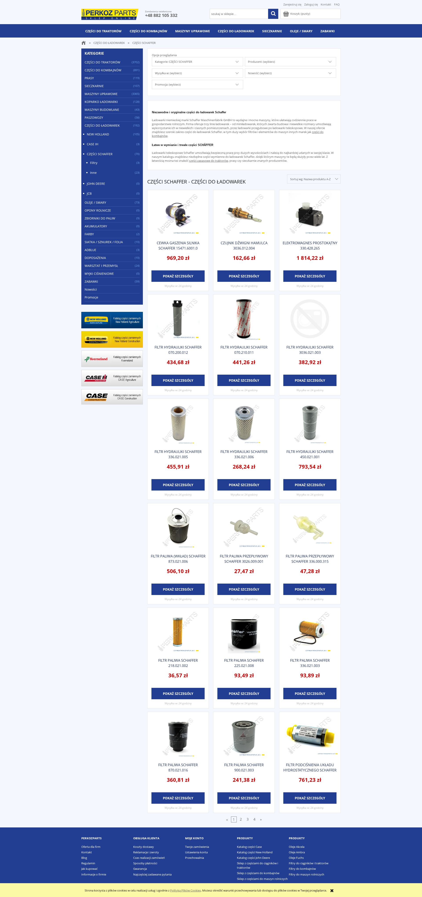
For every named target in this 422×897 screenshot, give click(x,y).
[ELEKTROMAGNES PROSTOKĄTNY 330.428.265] (310, 215)
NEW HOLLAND (98, 134)
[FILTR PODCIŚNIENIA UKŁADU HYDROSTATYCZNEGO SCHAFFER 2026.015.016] (310, 737)
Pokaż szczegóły (178, 276)
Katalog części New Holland (255, 852)
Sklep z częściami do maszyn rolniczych (262, 879)
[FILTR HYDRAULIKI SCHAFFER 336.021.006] (244, 424)
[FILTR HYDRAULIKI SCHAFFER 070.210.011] (244, 319)
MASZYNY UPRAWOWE (101, 94)
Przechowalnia (194, 858)
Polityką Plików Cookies (185, 890)
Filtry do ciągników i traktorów (308, 863)
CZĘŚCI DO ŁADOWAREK (102, 125)
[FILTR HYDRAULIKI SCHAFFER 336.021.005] (178, 424)
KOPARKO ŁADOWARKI (101, 102)
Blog (84, 858)
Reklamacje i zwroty (146, 852)
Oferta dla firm (90, 847)
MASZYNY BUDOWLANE (102, 110)
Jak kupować (89, 869)
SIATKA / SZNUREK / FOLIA (104, 242)
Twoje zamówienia (197, 847)
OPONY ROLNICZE (98, 210)
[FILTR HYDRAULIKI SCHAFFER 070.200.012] (178, 319)
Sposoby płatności (145, 863)
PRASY (89, 78)
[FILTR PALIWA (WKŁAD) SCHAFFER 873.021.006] (178, 528)
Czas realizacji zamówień (149, 858)
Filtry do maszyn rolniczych (306, 874)
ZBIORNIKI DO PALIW (100, 218)
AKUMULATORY (96, 226)
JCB (89, 193)
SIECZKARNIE (94, 86)
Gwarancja (140, 869)
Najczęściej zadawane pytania (152, 874)
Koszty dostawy (143, 847)
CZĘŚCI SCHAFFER (100, 154)
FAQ (337, 4)
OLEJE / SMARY (95, 202)
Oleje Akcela (296, 847)
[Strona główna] (109, 14)
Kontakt (326, 4)
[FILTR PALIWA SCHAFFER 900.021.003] (244, 737)
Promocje (91, 297)
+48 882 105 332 (161, 15)
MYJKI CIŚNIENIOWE (99, 273)
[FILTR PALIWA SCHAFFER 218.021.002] (178, 632)
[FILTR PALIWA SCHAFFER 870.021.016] (178, 737)
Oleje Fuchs (296, 858)
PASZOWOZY (94, 117)
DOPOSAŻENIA (95, 258)
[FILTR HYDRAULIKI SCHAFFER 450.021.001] (310, 424)
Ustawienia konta (196, 852)
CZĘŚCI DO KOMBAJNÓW (103, 70)
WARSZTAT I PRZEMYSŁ (101, 266)
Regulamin (88, 863)
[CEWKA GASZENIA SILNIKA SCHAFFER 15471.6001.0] (178, 215)
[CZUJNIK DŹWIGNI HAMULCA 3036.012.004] (244, 215)
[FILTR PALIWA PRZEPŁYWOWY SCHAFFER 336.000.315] (310, 528)
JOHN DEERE (96, 184)
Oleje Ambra (297, 852)
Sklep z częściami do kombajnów (258, 873)
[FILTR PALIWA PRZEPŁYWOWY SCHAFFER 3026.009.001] (244, 528)
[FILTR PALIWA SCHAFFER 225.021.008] (244, 632)
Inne (93, 173)
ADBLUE (90, 250)
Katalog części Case (249, 847)
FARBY (89, 234)
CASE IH (92, 144)
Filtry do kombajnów (302, 869)
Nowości (91, 289)
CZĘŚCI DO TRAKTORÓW (102, 62)
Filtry (93, 163)
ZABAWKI (91, 281)
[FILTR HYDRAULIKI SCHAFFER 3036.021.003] (310, 319)
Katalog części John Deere (253, 858)
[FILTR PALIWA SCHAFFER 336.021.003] (310, 632)
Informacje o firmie (93, 874)
